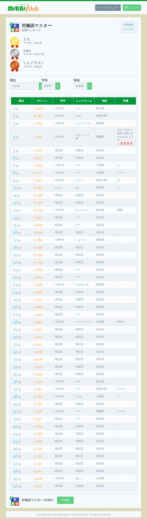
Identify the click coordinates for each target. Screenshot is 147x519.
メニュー (133, 7)
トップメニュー (108, 7)
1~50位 (16, 85)
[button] (65, 500)
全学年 (48, 85)
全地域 (79, 85)
